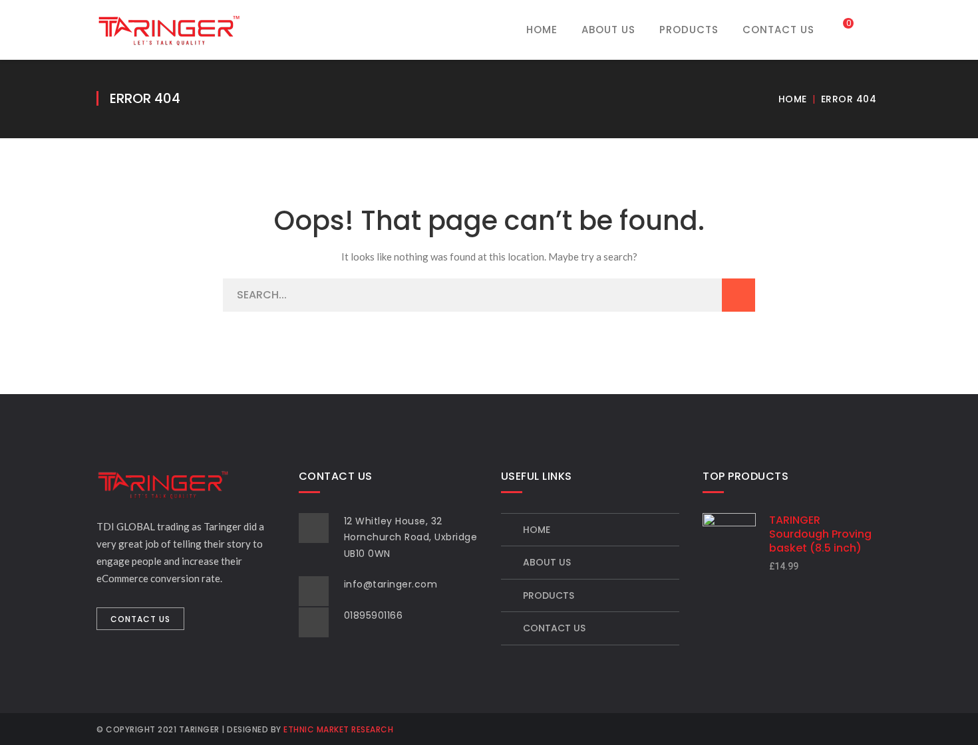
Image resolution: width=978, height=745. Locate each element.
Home (792, 99)
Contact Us (554, 628)
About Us (547, 562)
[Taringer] (169, 29)
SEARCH (738, 295)
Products (548, 595)
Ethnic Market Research (338, 729)
